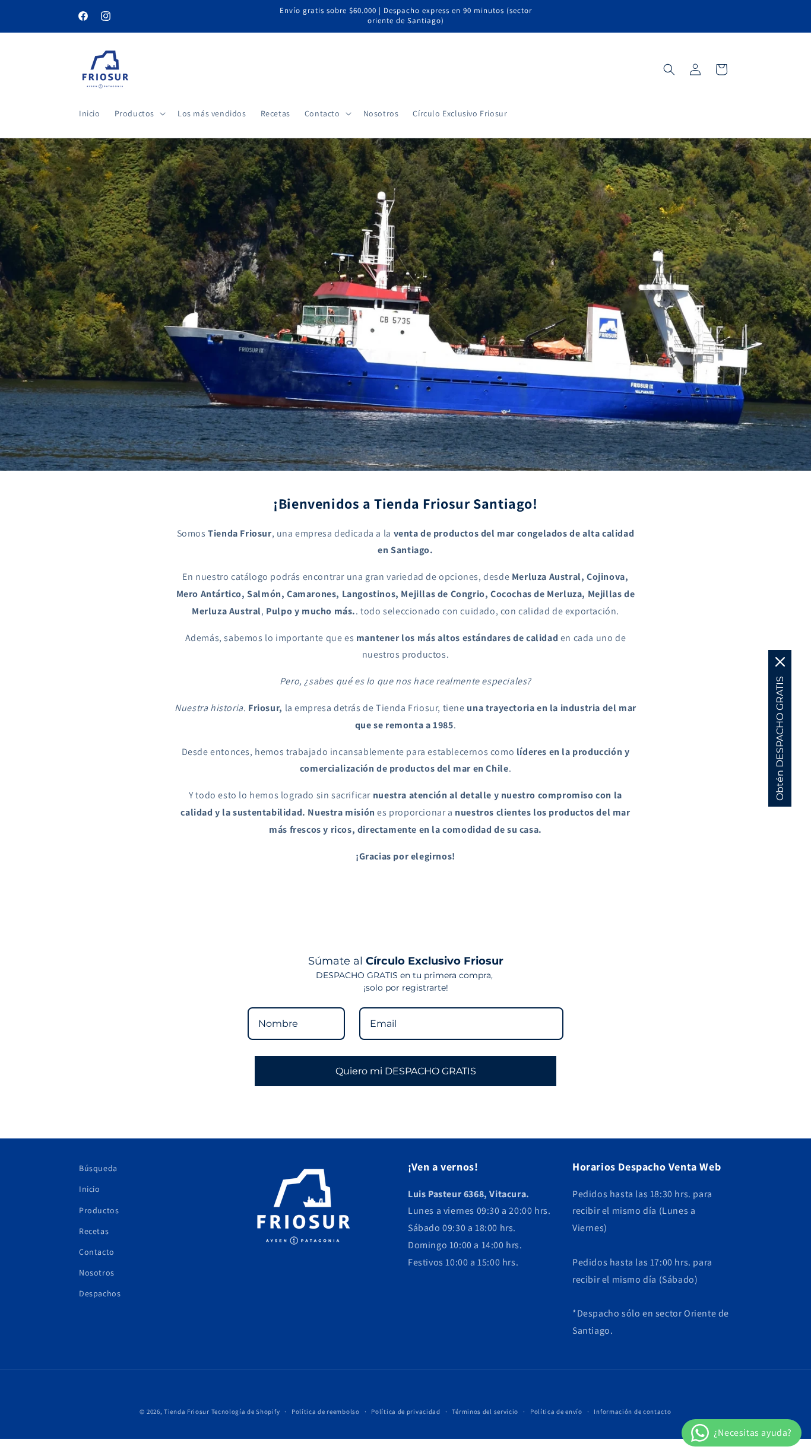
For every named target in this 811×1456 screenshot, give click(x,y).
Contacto (97, 1251)
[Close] (780, 662)
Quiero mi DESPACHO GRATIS (405, 1071)
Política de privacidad (405, 1411)
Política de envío (556, 1411)
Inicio (89, 1189)
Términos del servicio (485, 1411)
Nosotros (97, 1272)
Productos (99, 1210)
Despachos (100, 1293)
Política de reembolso (326, 1411)
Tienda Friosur (187, 1411)
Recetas (94, 1231)
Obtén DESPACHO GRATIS (779, 738)
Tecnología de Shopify (245, 1411)
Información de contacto (632, 1411)
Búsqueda (98, 1168)
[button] (138, 113)
